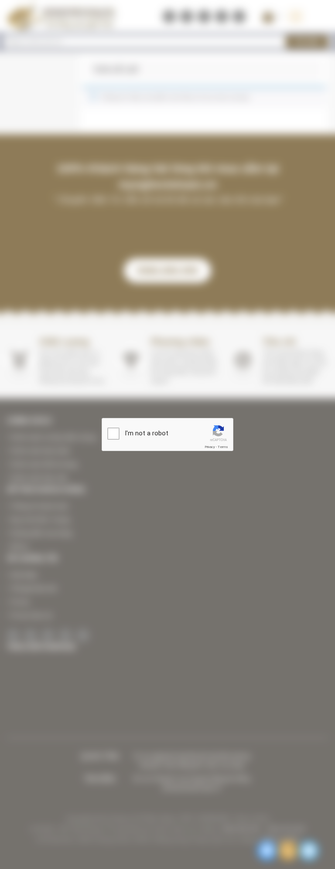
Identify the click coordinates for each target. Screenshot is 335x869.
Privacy (210, 447)
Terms (223, 447)
